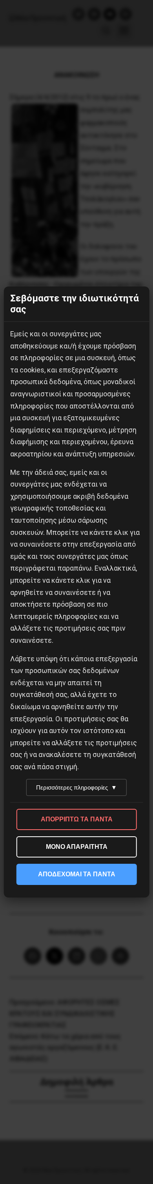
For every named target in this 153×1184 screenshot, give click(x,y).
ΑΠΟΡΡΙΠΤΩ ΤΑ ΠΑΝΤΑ (77, 819)
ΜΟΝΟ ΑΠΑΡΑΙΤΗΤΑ (76, 846)
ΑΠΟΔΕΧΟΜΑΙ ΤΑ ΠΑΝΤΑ (76, 874)
